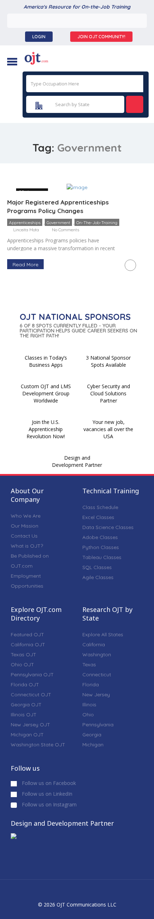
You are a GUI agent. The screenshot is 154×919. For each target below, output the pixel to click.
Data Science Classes (108, 527)
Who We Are (25, 516)
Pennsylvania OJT (32, 674)
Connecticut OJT (31, 694)
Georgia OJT (26, 704)
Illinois (89, 704)
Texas (89, 664)
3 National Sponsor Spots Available (108, 361)
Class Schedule (100, 507)
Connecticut (96, 674)
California (93, 644)
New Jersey (96, 694)
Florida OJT (25, 684)
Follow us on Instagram (48, 804)
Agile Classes (98, 577)
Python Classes (100, 547)
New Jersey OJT (30, 724)
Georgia (91, 734)
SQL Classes (97, 567)
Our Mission (24, 526)
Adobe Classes (100, 537)
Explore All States (102, 634)
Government (58, 222)
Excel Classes (98, 517)
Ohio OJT (22, 664)
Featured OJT (27, 634)
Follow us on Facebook (48, 783)
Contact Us (24, 536)
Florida (90, 684)
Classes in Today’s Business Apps (46, 361)
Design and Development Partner (77, 461)
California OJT (28, 644)
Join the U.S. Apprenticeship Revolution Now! (46, 429)
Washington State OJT (38, 744)
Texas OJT (23, 654)
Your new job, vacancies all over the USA (108, 429)
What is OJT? (27, 546)
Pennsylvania (98, 724)
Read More (25, 264)
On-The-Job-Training (96, 222)
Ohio (88, 714)
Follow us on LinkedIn (46, 793)
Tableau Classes (101, 557)
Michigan (93, 744)
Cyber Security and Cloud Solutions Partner (108, 393)
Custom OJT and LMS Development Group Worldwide (46, 393)
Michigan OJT (27, 734)
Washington (96, 654)
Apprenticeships (24, 222)
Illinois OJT (24, 714)
